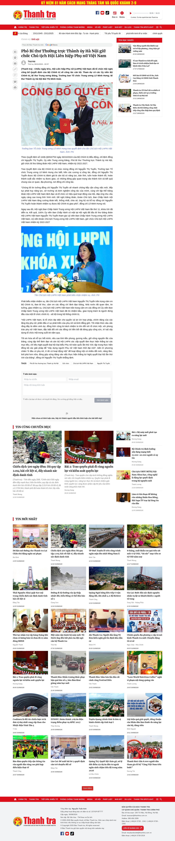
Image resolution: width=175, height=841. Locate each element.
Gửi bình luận (102, 400)
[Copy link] (15, 69)
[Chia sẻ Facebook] (15, 52)
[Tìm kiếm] (160, 27)
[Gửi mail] (15, 63)
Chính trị (22, 27)
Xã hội (98, 27)
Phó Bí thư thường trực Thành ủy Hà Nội (44, 363)
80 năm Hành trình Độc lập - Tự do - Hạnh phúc (64, 33)
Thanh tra (34, 27)
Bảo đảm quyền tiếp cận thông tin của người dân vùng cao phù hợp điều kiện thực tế (29, 764)
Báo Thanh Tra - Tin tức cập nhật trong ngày (34, 15)
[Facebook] (97, 12)
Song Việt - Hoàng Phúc (135, 602)
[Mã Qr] (15, 75)
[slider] (141, 13)
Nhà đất (118, 27)
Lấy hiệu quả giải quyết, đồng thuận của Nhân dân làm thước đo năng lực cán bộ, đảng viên (144, 722)
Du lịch (128, 27)
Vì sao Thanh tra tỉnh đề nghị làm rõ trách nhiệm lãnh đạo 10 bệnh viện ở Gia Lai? (146, 63)
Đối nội (35, 39)
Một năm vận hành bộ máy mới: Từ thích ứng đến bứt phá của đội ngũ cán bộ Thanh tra (67, 638)
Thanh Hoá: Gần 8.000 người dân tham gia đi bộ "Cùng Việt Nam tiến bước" (144, 764)
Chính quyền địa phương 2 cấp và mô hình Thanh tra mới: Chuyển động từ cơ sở (144, 638)
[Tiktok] (107, 13)
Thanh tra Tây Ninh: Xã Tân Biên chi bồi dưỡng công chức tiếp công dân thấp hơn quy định (146, 108)
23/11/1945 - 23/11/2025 (28, 33)
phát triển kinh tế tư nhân (121, 33)
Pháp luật (107, 27)
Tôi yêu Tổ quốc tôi (97, 33)
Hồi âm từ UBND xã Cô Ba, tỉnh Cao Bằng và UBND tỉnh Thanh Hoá (145, 78)
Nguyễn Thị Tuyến (103, 363)
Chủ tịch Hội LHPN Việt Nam (83, 363)
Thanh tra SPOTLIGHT (143, 27)
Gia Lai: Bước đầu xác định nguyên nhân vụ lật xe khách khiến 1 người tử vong (143, 596)
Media (89, 27)
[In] (15, 87)
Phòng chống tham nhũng (72, 27)
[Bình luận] (15, 81)
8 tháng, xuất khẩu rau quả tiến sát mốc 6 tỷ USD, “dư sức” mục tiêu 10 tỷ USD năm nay (144, 553)
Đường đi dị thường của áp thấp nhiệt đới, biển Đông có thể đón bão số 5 (68, 596)
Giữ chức (65, 363)
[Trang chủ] (15, 27)
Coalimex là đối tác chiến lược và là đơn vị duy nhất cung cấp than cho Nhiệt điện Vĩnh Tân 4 (29, 722)
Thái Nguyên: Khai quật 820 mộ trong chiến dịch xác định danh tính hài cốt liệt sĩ (30, 596)
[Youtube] (102, 13)
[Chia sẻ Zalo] (15, 57)
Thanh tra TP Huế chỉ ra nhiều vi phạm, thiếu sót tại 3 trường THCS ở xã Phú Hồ (146, 93)
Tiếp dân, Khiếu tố (49, 27)
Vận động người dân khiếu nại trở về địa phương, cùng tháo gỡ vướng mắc (146, 48)
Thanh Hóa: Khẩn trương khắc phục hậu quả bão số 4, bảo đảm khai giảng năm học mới (68, 680)
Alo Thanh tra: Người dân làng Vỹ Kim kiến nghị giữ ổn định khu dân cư (105, 638)
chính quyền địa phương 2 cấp (150, 33)
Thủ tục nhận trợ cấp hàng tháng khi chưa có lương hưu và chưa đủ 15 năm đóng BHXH (30, 638)
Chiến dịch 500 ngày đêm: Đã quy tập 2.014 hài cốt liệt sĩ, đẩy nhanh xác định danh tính (37, 471)
